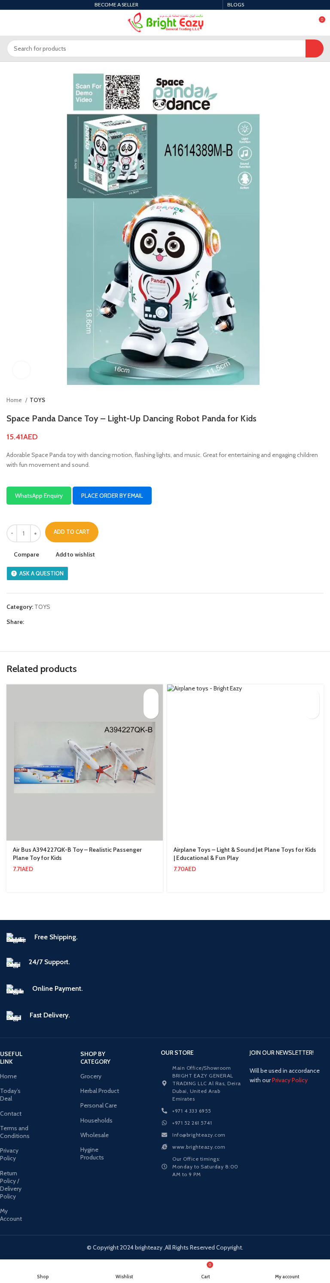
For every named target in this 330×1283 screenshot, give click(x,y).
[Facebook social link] (31, 621)
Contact (10, 1113)
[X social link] (41, 621)
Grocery (90, 1076)
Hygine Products (92, 1153)
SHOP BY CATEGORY (95, 1057)
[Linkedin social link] (61, 621)
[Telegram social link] (71, 621)
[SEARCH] (315, 48)
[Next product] (319, 400)
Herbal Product (99, 1091)
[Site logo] (165, 22)
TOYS (37, 399)
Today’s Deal (10, 1094)
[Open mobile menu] (10, 22)
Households (96, 1120)
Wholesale (94, 1135)
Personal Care (98, 1105)
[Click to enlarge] (21, 369)
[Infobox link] (165, 939)
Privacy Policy (9, 1154)
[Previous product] (302, 400)
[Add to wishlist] (151, 711)
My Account (11, 1214)
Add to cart (72, 531)
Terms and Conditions (13, 1132)
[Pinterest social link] (51, 621)
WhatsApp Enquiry (39, 495)
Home (14, 399)
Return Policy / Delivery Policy (10, 1185)
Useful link (11, 1057)
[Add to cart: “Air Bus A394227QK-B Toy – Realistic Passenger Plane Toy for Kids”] (151, 696)
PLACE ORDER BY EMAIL (112, 495)
